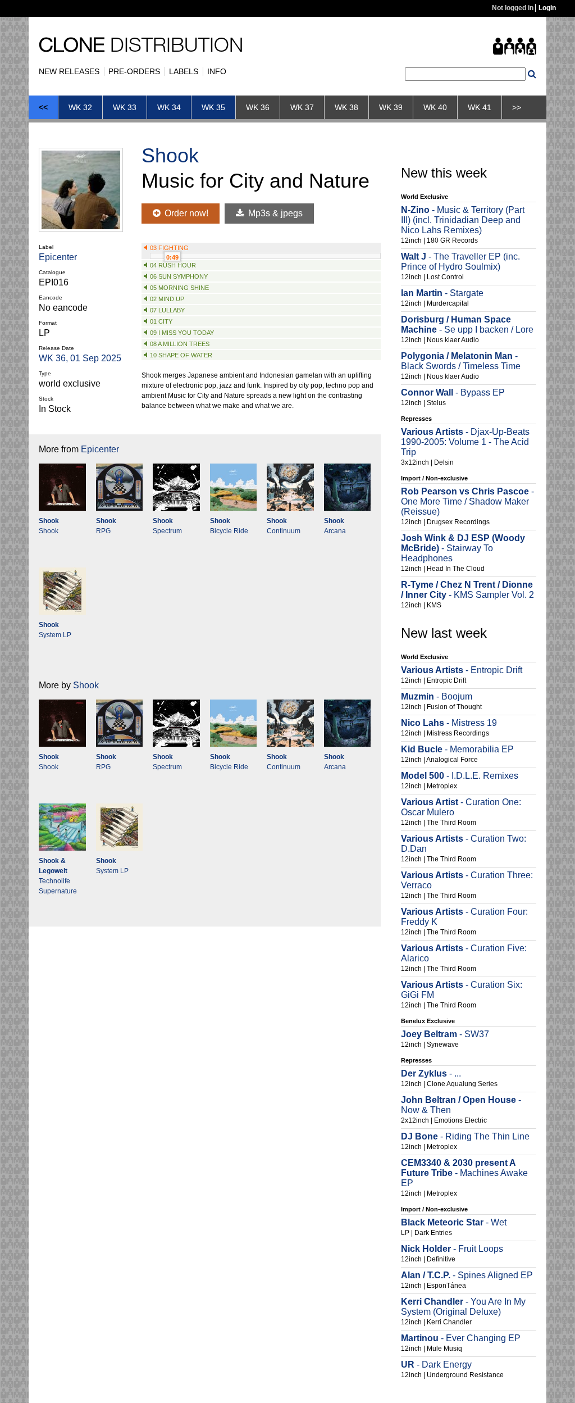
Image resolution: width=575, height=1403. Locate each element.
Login (547, 8)
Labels (183, 71)
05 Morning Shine (179, 287)
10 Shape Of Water (181, 355)
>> (516, 107)
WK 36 (258, 107)
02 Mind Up (167, 299)
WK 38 (346, 107)
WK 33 (124, 107)
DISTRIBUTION (141, 47)
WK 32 (80, 107)
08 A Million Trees (179, 343)
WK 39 (391, 107)
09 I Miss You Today (182, 332)
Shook (170, 155)
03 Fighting (169, 247)
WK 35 (213, 107)
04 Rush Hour (173, 265)
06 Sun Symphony (179, 276)
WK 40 (435, 107)
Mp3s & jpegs (274, 213)
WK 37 (302, 107)
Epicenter (58, 257)
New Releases (69, 71)
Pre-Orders (134, 71)
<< (43, 107)
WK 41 (479, 107)
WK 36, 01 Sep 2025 (80, 358)
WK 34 (169, 107)
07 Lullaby (167, 310)
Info (216, 71)
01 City (161, 321)
